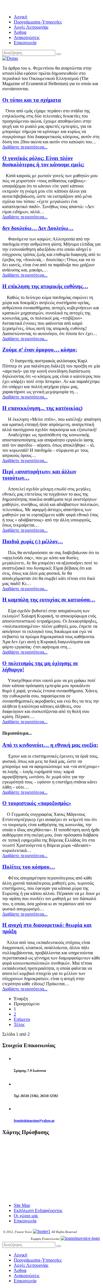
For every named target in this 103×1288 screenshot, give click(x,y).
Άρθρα (20, 32)
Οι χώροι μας (26, 1215)
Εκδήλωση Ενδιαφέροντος (38, 1210)
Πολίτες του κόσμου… (28, 867)
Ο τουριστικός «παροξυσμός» (36, 803)
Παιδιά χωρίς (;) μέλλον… (32, 541)
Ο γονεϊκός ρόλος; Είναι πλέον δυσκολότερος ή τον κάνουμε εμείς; (43, 161)
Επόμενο (22, 1019)
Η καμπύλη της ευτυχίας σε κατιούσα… (48, 600)
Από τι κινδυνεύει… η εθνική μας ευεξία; (50, 745)
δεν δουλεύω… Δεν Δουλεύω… (38, 228)
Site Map (22, 1205)
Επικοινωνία (25, 42)
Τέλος (19, 1024)
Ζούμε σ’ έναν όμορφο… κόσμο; (39, 350)
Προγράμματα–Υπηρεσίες (38, 21)
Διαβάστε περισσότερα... (24, 146)
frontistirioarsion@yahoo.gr (34, 1121)
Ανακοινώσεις (26, 37)
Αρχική (20, 16)
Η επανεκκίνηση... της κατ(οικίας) (42, 408)
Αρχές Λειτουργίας (31, 27)
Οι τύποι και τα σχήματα (31, 100)
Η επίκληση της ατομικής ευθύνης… (45, 286)
